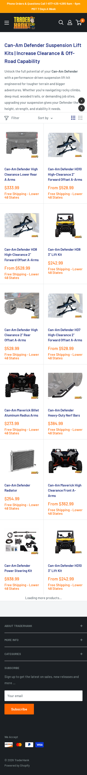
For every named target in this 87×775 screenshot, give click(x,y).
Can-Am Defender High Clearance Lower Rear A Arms (21, 174)
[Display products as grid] (73, 118)
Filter (15, 118)
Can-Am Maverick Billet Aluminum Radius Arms (21, 412)
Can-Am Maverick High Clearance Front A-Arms (64, 490)
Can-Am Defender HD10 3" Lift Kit (65, 568)
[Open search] (61, 22)
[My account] (70, 22)
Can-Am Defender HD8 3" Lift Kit (64, 251)
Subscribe (19, 709)
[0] (79, 22)
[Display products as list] (81, 118)
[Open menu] (6, 22)
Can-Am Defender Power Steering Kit (18, 568)
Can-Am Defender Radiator (17, 487)
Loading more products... (43, 598)
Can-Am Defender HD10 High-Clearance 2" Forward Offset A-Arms (65, 174)
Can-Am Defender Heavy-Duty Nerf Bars (64, 412)
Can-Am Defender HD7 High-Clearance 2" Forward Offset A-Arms (65, 335)
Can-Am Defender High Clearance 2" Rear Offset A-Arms (21, 335)
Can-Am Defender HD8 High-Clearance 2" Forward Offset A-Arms (21, 254)
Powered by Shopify (17, 765)
